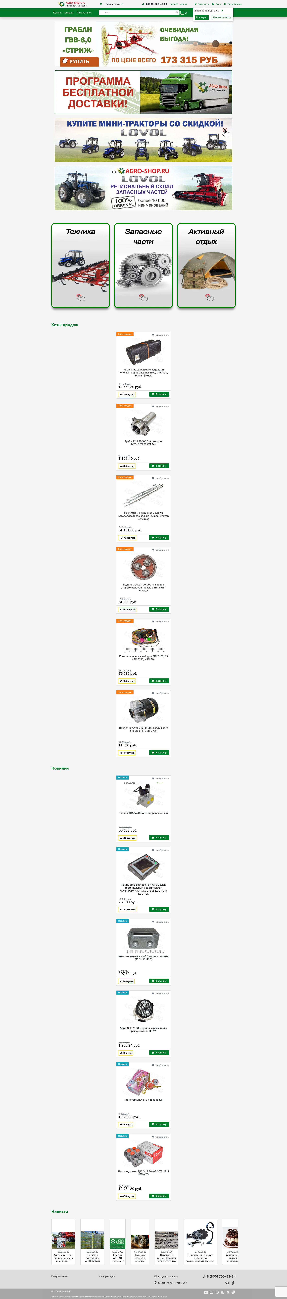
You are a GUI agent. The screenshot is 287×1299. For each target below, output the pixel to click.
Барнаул (202, 4)
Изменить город (222, 17)
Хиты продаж (64, 324)
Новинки (60, 768)
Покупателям (113, 4)
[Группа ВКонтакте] (227, 1283)
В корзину (160, 394)
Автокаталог (84, 12)
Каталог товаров (63, 12)
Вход (218, 4)
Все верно (201, 17)
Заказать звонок (178, 4)
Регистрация (234, 4)
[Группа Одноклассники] (233, 1283)
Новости (59, 1211)
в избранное (162, 335)
